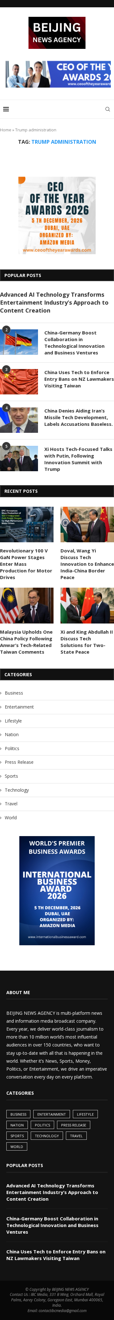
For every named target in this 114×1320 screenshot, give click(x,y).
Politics (12, 748)
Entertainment (19, 707)
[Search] (107, 109)
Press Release (19, 762)
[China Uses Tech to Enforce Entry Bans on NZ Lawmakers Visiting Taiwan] (19, 381)
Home (5, 130)
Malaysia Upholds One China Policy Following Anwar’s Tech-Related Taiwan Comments (26, 642)
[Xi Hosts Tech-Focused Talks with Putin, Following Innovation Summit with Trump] (19, 458)
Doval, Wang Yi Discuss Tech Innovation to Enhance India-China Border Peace (87, 563)
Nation (12, 734)
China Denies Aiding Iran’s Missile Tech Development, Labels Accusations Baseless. (78, 417)
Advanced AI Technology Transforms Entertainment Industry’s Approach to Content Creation (54, 302)
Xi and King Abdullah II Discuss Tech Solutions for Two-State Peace (86, 642)
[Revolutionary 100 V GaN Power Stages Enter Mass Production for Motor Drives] (27, 525)
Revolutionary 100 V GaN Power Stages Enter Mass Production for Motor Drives (26, 563)
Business (14, 693)
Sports (11, 776)
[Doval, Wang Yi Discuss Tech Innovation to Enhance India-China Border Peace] (87, 525)
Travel (11, 804)
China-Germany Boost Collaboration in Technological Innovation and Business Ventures (74, 342)
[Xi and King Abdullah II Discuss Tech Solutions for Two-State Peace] (87, 606)
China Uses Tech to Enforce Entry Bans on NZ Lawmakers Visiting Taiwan (79, 379)
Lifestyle (13, 721)
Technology (17, 790)
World (11, 818)
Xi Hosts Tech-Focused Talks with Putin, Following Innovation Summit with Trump (78, 459)
